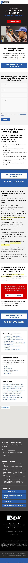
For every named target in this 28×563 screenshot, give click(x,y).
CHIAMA (7, 561)
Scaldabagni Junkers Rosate (12, 349)
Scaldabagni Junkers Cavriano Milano (12, 466)
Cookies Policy (14, 534)
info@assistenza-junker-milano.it (13, 496)
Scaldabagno (8, 368)
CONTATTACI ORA (14, 295)
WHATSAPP (21, 561)
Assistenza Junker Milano (13, 505)
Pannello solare (8, 371)
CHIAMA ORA (14, 21)
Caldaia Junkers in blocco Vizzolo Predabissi (14, 471)
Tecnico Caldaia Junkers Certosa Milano (13, 482)
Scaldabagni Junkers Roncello (13, 338)
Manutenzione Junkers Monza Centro (13, 472)
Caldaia (6, 367)
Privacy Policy (18, 531)
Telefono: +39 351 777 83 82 (9, 451)
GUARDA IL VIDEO (6, 455)
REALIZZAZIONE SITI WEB (20, 555)
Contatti (7, 501)
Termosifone (7, 373)
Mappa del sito (9, 531)
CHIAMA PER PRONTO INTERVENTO (14, 65)
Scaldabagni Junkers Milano (12, 336)
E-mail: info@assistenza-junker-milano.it (12, 452)
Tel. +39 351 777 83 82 (14, 526)
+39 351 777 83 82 (9, 492)
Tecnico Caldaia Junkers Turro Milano (12, 479)
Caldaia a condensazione (11, 370)
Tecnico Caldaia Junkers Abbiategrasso (13, 481)
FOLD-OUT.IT (10, 555)
